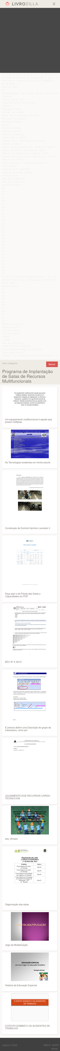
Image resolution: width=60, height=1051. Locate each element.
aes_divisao (11, 838)
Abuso (54, 1048)
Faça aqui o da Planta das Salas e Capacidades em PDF (22, 595)
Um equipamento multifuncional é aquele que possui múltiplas (28, 421)
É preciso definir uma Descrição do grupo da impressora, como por (28, 729)
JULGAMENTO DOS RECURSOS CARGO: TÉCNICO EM (27, 797)
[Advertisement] (30, 40)
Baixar (52, 364)
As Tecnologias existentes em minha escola (27, 462)
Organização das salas (17, 904)
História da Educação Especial (21, 985)
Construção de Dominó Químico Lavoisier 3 (27, 528)
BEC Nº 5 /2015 (13, 661)
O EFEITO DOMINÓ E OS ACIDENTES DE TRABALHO (27, 1027)
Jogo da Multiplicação (16, 945)
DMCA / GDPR (51, 1045)
